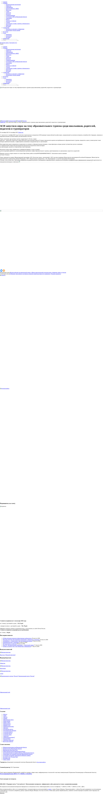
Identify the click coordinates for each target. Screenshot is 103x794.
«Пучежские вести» (8, 729)
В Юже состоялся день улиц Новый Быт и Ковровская (17, 646)
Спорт (1, 673)
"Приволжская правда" (9, 737)
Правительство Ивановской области (12, 748)
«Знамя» (5, 718)
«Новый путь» (6, 725)
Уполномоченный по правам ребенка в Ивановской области (18, 752)
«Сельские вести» (7, 733)
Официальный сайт (5, 692)
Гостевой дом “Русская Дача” (10, 757)
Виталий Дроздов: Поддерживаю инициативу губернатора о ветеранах (21, 639)
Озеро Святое (6, 759)
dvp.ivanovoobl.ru (41, 762)
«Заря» (4, 715)
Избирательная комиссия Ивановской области (15, 747)
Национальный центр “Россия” (26, 676)
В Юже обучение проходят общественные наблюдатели (17, 638)
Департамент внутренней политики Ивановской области (17, 754)
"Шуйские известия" (8, 740)
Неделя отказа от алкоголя (10, 643)
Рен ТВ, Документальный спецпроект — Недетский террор (18, 645)
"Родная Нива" (7, 738)
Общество (2, 122)
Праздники (3, 668)
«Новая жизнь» (7, 723)
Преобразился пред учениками (11, 642)
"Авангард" (6, 736)
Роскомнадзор (6, 758)
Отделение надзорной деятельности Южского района (17, 755)
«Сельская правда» (8, 732)
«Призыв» (5, 728)
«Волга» (5, 714)
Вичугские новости (8, 741)
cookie (49, 789)
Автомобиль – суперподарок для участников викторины (17, 641)
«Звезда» (5, 717)
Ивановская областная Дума (10, 750)
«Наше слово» (6, 722)
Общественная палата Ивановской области (14, 751)
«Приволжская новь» (8, 726)
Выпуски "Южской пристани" (8, 655)
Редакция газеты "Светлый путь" (8, 42)
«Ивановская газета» (8, 719)
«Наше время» (6, 721)
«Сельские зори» (7, 734)
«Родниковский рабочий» (9, 730)
